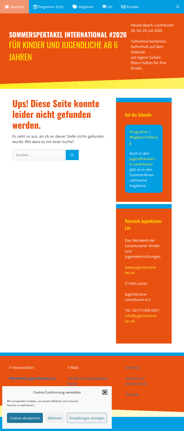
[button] (105, 392)
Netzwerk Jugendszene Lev (33, 378)
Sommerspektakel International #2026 (68, 34)
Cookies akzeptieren (24, 418)
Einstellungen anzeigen (87, 418)
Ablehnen (55, 418)
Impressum (135, 378)
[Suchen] (72, 155)
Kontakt (132, 394)
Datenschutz (136, 383)
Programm (138, 131)
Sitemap (133, 367)
